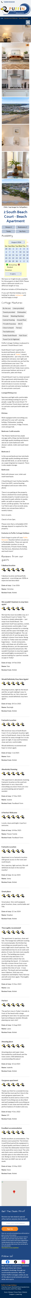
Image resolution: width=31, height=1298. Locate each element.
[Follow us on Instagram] (23, 1262)
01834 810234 (9, 2)
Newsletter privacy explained (10, 1247)
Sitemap (10, 1292)
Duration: (8, 270)
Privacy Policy (17, 1292)
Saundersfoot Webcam (11, 18)
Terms (5, 1292)
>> (27, 242)
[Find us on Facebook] (8, 1262)
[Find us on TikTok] (16, 1262)
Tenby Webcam (23, 18)
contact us (19, 295)
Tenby (18, 354)
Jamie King (19, 1294)
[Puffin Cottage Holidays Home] (15, 9)
